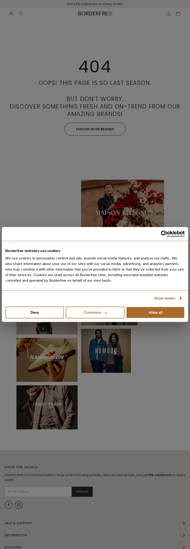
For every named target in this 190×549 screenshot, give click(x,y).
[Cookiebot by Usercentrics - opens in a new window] (164, 233)
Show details (164, 298)
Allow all (155, 312)
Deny (35, 312)
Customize (92, 312)
